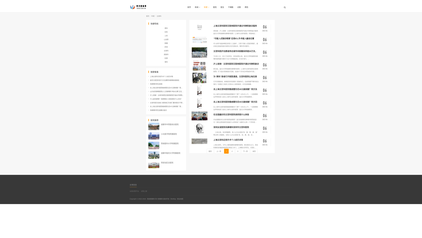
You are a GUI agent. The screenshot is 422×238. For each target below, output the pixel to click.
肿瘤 (166, 43)
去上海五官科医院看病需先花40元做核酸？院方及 (235, 89)
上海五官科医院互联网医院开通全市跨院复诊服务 (235, 25)
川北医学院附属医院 (169, 134)
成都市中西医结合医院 (170, 124)
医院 (215, 7)
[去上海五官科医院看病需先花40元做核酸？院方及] (202, 90)
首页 (189, 7)
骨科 (166, 62)
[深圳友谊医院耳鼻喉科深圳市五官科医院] (202, 128)
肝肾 (166, 47)
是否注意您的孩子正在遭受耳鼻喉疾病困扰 (164, 80)
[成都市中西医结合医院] (153, 126)
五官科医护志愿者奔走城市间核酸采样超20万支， (235, 51)
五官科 (159, 16)
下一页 (245, 151)
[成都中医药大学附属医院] (153, 155)
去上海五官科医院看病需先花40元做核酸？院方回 (235, 101)
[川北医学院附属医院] (153, 136)
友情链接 (133, 184)
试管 (239, 7)
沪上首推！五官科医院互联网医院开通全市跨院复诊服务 (167, 95)
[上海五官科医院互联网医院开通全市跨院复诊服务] (202, 27)
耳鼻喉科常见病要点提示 (158, 110)
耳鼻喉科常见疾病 (156, 84)
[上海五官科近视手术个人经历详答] (202, 141)
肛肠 (166, 58)
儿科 (166, 35)
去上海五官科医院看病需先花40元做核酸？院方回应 (167, 106)
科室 (205, 7)
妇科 (166, 32)
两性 (246, 7)
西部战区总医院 (167, 162)
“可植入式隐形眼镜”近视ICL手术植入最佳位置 (233, 38)
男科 (166, 28)
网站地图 (180, 199)
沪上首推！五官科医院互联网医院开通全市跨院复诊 (236, 63)
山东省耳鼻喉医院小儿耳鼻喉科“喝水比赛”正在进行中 (167, 91)
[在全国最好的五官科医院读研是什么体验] (202, 116)
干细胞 (230, 7)
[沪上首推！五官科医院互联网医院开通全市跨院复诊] (202, 65)
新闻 (196, 7)
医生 (222, 7)
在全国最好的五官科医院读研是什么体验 (231, 114)
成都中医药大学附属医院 (170, 153)
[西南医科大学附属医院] (153, 145)
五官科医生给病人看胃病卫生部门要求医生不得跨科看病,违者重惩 (167, 102)
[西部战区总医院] (153, 164)
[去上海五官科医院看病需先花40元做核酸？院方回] (202, 103)
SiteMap (173, 199)
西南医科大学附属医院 (170, 143)
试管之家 (144, 191)
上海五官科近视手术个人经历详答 (161, 76)
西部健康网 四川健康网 (155, 199)
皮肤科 (166, 54)
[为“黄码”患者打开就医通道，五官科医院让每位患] (202, 78)
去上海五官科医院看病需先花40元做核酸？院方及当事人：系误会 (167, 87)
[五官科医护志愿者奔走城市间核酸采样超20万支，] (202, 52)
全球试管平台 (134, 191)
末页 (254, 151)
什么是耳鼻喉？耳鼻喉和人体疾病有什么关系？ (166, 99)
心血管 (166, 39)
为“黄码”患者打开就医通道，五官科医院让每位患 (235, 76)
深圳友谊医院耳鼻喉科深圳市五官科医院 (231, 127)
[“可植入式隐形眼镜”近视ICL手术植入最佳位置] (202, 40)
